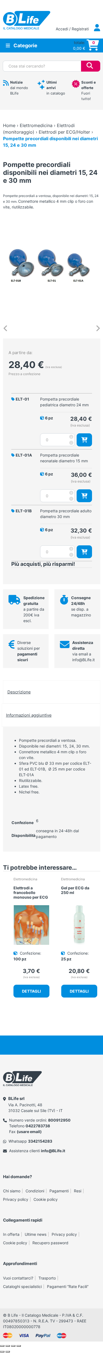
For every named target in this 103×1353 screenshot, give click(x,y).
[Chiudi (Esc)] (18, 1346)
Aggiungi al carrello (84, 439)
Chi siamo (11, 1191)
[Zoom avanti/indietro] (2, 1346)
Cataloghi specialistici (22, 1286)
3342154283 (40, 1141)
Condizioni (35, 1191)
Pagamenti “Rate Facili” (67, 1286)
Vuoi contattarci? (18, 1278)
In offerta (11, 1234)
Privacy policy (15, 1199)
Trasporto (47, 1278)
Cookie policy (46, 1199)
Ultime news (35, 1234)
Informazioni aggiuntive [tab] (29, 715)
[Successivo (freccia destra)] (7, 1351)
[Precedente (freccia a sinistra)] (2, 1351)
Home (9, 125)
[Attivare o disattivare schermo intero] (7, 1346)
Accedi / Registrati (73, 29)
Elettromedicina (36, 125)
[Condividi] (13, 1346)
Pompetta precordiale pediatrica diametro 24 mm (64, 402)
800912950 (59, 1120)
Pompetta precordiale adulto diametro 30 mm (65, 513)
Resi (77, 1191)
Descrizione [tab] (19, 692)
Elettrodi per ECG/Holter (64, 132)
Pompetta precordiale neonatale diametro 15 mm (64, 458)
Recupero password (50, 1242)
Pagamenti (59, 1191)
